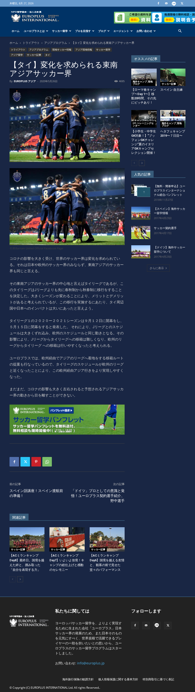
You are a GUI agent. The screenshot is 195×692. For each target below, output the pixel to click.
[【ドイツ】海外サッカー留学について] (140, 251)
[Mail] (166, 3)
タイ (47, 54)
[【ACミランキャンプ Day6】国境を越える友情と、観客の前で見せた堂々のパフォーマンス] (107, 539)
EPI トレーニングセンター (143, 124)
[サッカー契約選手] (140, 232)
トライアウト (31, 43)
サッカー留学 (60, 31)
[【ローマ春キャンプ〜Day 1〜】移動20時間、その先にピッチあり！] (144, 77)
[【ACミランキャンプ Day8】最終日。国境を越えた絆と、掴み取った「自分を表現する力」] (27, 539)
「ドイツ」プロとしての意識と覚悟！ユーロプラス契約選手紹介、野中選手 (98, 496)
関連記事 (19, 517)
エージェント (121, 31)
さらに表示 (157, 268)
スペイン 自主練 (171, 89)
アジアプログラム (55, 43)
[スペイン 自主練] (173, 77)
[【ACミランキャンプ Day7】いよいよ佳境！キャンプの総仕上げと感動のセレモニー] (66, 539)
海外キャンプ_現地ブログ (143, 82)
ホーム (16, 31)
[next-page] (20, 579)
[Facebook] (158, 3)
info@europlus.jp (91, 663)
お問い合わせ (144, 31)
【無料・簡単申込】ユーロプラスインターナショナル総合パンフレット (169, 190)
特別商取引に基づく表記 (158, 679)
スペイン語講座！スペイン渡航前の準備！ (36, 493)
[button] (179, 31)
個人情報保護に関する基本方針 (118, 679)
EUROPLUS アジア (25, 81)
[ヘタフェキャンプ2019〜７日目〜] (173, 118)
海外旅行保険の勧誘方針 (78, 679)
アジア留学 (17, 54)
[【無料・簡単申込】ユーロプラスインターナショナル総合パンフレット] (140, 190)
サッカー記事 (34, 54)
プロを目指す (83, 31)
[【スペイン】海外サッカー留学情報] (140, 213)
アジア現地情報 (83, 49)
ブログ (102, 31)
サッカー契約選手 (165, 228)
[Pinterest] (36, 461)
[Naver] (174, 3)
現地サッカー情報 (61, 49)
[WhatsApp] (47, 461)
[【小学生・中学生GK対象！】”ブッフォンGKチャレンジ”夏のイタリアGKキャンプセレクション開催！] (144, 118)
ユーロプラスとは (34, 31)
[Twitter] (181, 3)
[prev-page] (12, 579)
